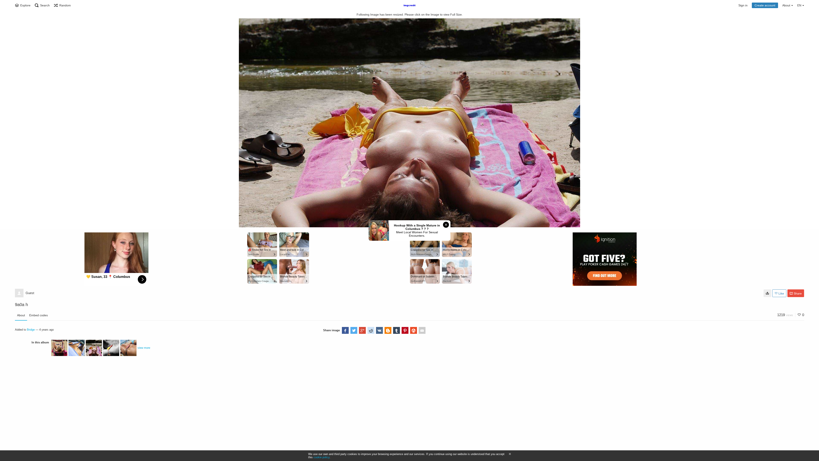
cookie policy (322, 457)
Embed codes (38, 315)
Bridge (31, 329)
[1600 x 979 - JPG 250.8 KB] (767, 293)
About (21, 315)
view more (144, 347)
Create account (765, 5)
